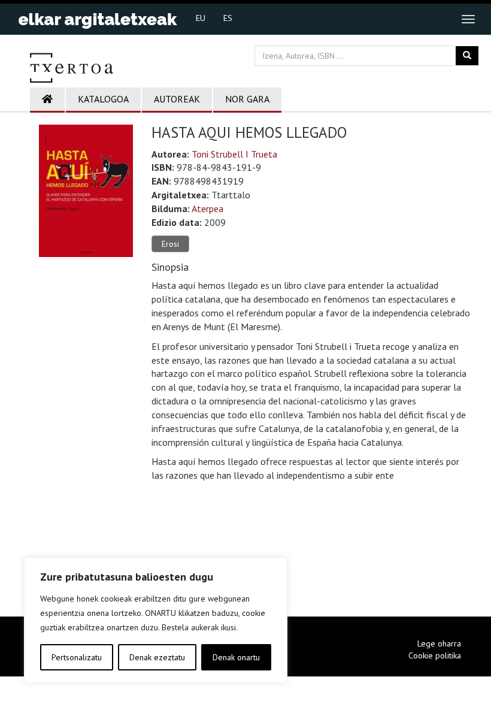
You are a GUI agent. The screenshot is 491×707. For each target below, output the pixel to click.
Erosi (170, 243)
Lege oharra (439, 643)
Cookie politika (434, 655)
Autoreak (177, 99)
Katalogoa (103, 99)
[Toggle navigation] (468, 19)
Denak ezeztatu (157, 657)
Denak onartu (236, 657)
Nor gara (247, 99)
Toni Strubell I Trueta (234, 154)
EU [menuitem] (200, 18)
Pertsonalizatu (76, 657)
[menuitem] (200, 17)
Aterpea (207, 208)
